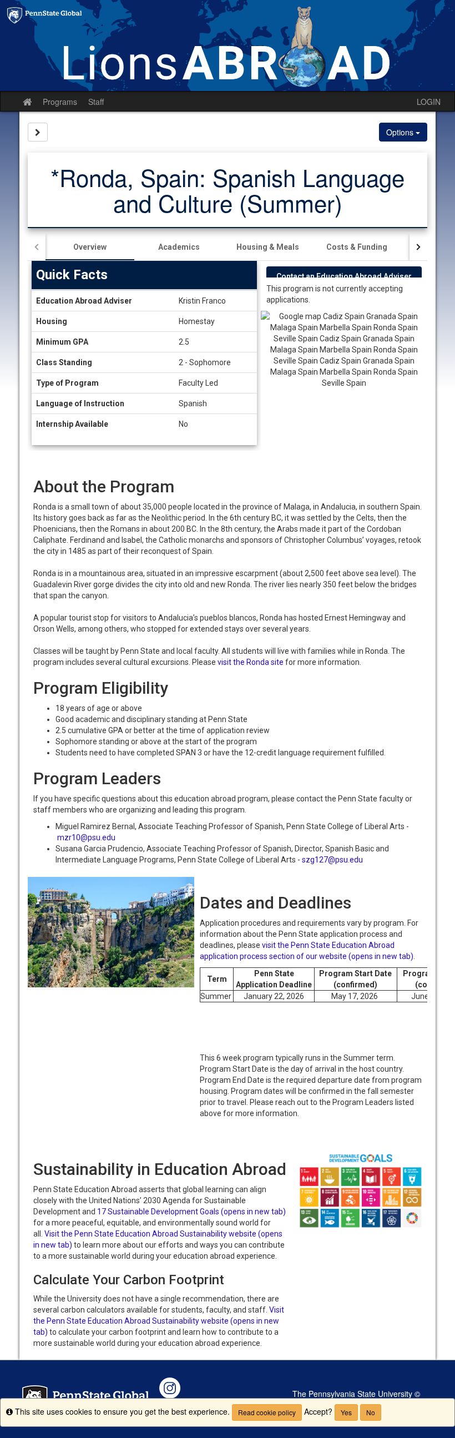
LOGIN (429, 101)
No (370, 1412)
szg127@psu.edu (332, 859)
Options (401, 132)
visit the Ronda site (251, 662)
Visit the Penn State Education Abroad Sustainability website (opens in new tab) (158, 1320)
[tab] (90, 247)
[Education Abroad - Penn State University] (227, 45)
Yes (346, 1412)
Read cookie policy (267, 1412)
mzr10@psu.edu (86, 837)
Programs (60, 101)
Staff (96, 101)
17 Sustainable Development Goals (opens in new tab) (191, 1211)
